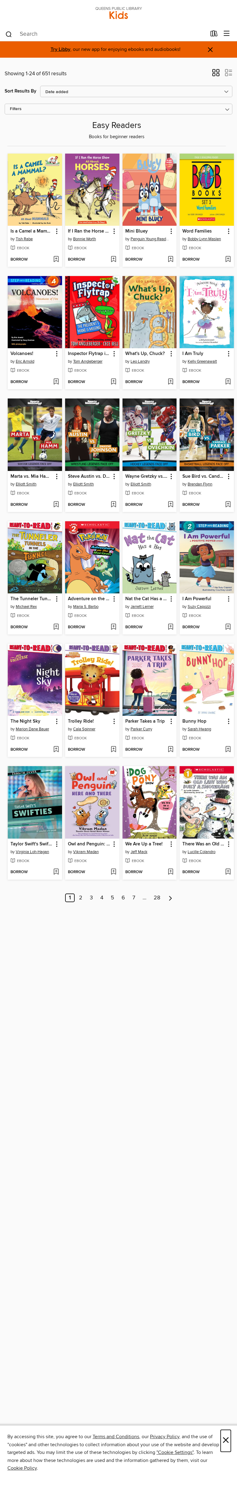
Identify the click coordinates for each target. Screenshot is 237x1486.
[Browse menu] (226, 34)
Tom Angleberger (87, 361)
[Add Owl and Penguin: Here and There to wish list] (113, 872)
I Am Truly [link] (192, 354)
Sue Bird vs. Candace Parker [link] (203, 476)
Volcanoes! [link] (21, 354)
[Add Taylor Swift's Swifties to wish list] (56, 872)
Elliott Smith (26, 484)
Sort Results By (20, 91)
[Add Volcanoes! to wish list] (56, 382)
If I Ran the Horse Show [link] (89, 231)
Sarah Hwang (199, 729)
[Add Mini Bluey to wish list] (170, 260)
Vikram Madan (86, 851)
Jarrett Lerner (142, 606)
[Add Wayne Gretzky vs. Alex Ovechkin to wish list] (170, 505)
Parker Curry (141, 729)
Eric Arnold (25, 361)
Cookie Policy (22, 1468)
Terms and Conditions (116, 1437)
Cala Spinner (84, 729)
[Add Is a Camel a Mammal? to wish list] (56, 260)
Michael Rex (26, 606)
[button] (216, 75)
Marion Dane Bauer (32, 729)
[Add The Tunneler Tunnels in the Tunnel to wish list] (56, 627)
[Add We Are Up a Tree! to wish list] (170, 872)
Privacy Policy (164, 1437)
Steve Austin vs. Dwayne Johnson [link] (89, 476)
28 (157, 897)
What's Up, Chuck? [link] (145, 354)
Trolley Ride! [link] (81, 721)
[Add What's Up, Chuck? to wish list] (170, 382)
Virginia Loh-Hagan (32, 851)
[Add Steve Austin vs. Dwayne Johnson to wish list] (113, 505)
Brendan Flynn (200, 484)
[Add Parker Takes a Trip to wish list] (170, 750)
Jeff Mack (139, 851)
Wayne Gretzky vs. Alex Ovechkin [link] (146, 476)
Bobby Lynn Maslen (204, 239)
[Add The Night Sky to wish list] (56, 750)
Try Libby (60, 49)
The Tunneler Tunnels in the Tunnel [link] (31, 599)
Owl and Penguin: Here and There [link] (89, 844)
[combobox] (105, 34)
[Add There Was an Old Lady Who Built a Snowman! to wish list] (228, 872)
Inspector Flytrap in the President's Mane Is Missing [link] (89, 354)
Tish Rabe (24, 239)
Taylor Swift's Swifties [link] (31, 844)
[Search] (9, 34)
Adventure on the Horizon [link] (89, 599)
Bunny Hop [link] (194, 721)
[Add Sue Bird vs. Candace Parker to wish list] (228, 505)
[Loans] (214, 34)
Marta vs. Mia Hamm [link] (31, 476)
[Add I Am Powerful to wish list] (228, 627)
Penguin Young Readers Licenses (150, 239)
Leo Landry (140, 361)
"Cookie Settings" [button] (174, 1452)
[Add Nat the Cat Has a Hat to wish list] (170, 627)
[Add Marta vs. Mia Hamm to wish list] (56, 505)
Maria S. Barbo (85, 606)
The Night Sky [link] (25, 721)
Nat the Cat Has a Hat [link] (146, 599)
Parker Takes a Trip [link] (145, 721)
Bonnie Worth (84, 239)
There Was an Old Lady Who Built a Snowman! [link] (203, 844)
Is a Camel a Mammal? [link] (31, 231)
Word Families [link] (197, 231)
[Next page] (170, 898)
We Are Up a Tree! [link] (144, 844)
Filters (16, 109)
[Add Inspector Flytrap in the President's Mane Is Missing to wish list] (113, 382)
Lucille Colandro (201, 851)
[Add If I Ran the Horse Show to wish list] (113, 260)
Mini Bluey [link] (136, 231)
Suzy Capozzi (199, 606)
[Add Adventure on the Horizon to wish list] (113, 627)
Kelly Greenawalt (202, 361)
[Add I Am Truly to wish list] (228, 382)
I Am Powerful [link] (196, 599)
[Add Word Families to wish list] (228, 260)
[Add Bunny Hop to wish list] (228, 750)
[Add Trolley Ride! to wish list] (113, 750)
